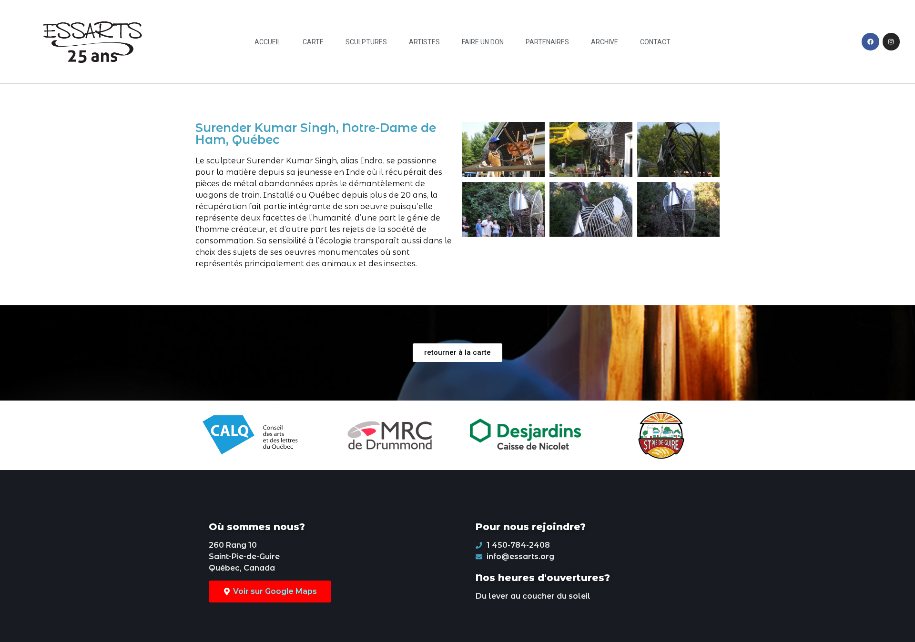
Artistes (424, 42)
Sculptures (366, 42)
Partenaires (547, 42)
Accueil (267, 42)
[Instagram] (891, 41)
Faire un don (483, 42)
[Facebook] (870, 41)
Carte (313, 42)
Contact (655, 42)
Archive (604, 42)
